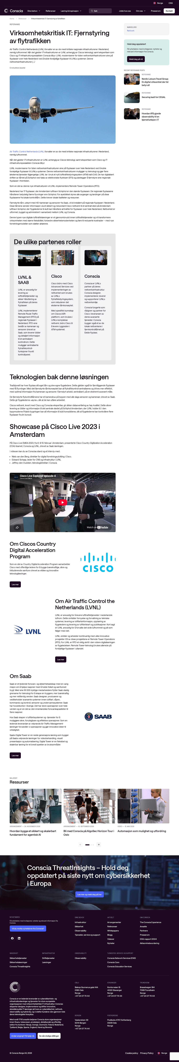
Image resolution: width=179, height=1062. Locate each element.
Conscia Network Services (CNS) (121, 958)
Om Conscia (145, 917)
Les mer (15, 584)
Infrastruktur (80, 922)
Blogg (109, 935)
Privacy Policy (146, 1053)
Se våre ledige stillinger (49, 1036)
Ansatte (143, 926)
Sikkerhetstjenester (18, 958)
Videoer (110, 939)
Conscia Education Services (119, 966)
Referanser (22, 18)
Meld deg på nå (136, 59)
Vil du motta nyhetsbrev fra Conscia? (28, 928)
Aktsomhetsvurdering (149, 943)
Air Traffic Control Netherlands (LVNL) (27, 151)
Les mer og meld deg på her (89, 894)
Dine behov (79, 917)
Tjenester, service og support (87, 935)
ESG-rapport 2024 (148, 939)
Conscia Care (113, 962)
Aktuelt (110, 917)
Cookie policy (131, 1053)
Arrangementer (114, 922)
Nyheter (111, 943)
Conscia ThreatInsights (20, 966)
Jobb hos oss (125, 11)
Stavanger (111, 983)
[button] (98, 844)
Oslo (77, 983)
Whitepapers (113, 930)
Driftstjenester (48, 958)
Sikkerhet (79, 926)
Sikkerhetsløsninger (18, 962)
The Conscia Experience (150, 922)
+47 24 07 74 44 (82, 996)
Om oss (139, 11)
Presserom (156, 11)
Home (12, 18)
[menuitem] (89, 922)
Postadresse (112, 1015)
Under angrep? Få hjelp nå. (22, 1036)
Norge (160, 3)
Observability (80, 930)
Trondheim (144, 983)
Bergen (78, 1015)
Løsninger (46, 962)
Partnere (144, 930)
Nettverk (130, 31)
